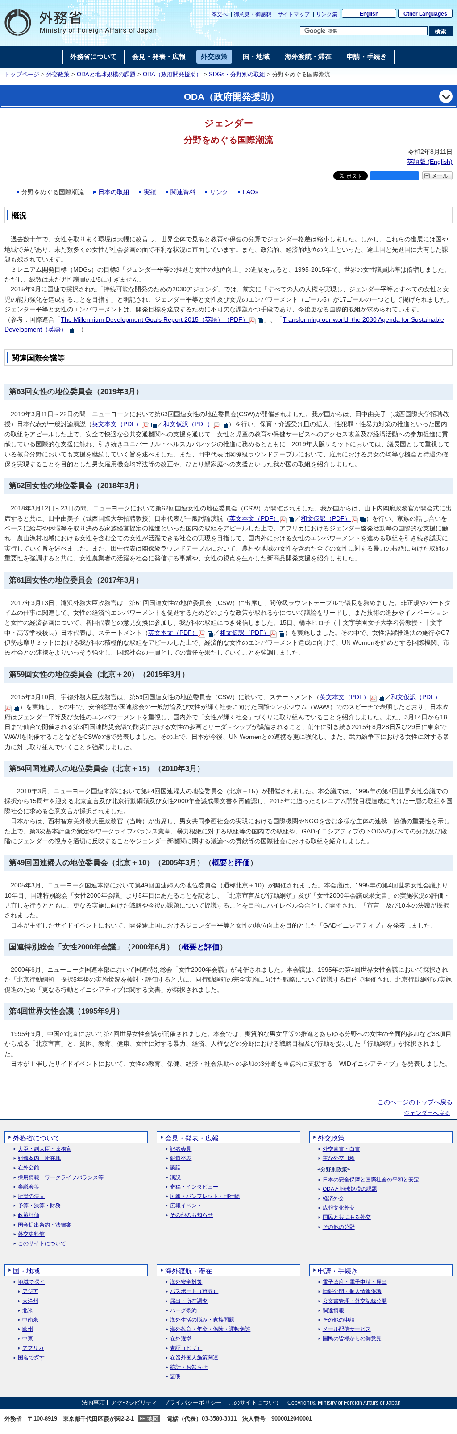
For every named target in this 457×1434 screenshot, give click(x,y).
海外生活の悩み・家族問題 (202, 1320)
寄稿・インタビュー (194, 1187)
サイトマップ (294, 14)
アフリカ (33, 1348)
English (369, 14)
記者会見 (180, 1149)
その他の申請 (339, 1320)
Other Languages (425, 14)
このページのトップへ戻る (415, 1102)
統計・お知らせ (189, 1367)
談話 (175, 1168)
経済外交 (333, 1199)
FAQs (250, 191)
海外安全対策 (186, 1282)
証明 (175, 1377)
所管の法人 (31, 1196)
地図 (152, 1418)
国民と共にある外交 (347, 1217)
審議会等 (28, 1187)
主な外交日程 (339, 1158)
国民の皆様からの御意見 (352, 1339)
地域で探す (31, 1282)
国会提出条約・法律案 (44, 1225)
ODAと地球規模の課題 (106, 74)
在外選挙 (180, 1339)
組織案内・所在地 (39, 1158)
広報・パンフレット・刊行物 (205, 1196)
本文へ (220, 14)
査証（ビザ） (186, 1348)
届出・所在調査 (189, 1301)
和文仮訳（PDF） (188, 423)
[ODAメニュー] (446, 96)
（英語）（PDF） (155, 319)
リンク (219, 191)
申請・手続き (338, 1271)
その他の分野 (339, 1227)
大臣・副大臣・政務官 (44, 1149)
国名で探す (31, 1358)
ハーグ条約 (183, 1311)
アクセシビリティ (134, 1402)
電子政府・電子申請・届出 (355, 1282)
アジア (30, 1291)
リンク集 (326, 14)
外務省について (36, 1138)
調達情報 (333, 1311)
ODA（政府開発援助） (172, 74)
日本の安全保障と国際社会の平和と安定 (371, 1180)
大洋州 (30, 1301)
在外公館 (28, 1168)
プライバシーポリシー (193, 1402)
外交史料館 (31, 1234)
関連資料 (182, 191)
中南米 (30, 1320)
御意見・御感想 (252, 14)
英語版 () (430, 161)
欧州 (27, 1329)
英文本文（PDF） (117, 423)
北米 (27, 1311)
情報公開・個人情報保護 (352, 1291)
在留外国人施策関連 (194, 1358)
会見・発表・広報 (192, 1138)
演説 (175, 1178)
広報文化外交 (339, 1208)
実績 (150, 191)
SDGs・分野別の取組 (237, 74)
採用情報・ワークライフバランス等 (61, 1178)
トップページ (21, 74)
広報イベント (186, 1206)
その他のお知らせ (191, 1215)
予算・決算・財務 (39, 1206)
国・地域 (26, 1271)
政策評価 (28, 1215)
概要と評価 (231, 862)
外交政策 (58, 74)
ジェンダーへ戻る (427, 1113)
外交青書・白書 (341, 1149)
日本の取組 (113, 191)
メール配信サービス (347, 1329)
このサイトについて (42, 1244)
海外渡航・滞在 (188, 1271)
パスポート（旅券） (194, 1291)
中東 (27, 1339)
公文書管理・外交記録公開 (355, 1301)
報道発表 (180, 1158)
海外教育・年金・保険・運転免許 (210, 1329)
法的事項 (93, 1402)
